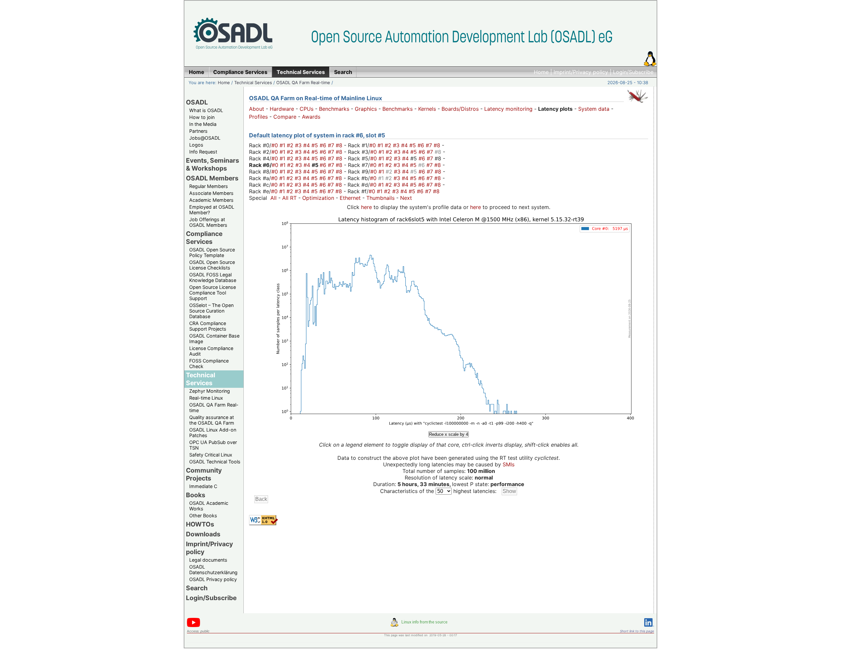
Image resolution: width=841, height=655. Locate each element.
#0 (275, 145)
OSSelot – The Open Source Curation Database (211, 310)
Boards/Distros (460, 108)
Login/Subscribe (633, 72)
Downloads (203, 534)
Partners (198, 131)
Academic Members (211, 200)
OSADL (197, 102)
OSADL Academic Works (208, 505)
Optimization (318, 198)
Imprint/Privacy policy (581, 72)
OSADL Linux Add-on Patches (212, 432)
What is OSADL (206, 110)
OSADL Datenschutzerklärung (213, 569)
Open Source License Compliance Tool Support (212, 292)
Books (195, 495)
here (366, 207)
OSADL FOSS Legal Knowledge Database (212, 277)
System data (593, 108)
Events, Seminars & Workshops (212, 164)
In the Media (202, 124)
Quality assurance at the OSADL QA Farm (211, 420)
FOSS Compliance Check (209, 363)
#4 (307, 145)
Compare (284, 116)
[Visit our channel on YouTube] (193, 626)
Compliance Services (204, 238)
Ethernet (350, 198)
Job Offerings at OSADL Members (208, 222)
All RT (289, 198)
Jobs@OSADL (204, 138)
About (256, 108)
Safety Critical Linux (210, 454)
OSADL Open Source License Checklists (212, 264)
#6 (324, 145)
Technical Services (253, 82)
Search (197, 588)
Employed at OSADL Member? (211, 209)
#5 (315, 145)
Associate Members (211, 193)
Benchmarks (334, 108)
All (273, 198)
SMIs (508, 464)
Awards (311, 116)
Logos (196, 145)
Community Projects (204, 474)
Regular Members (208, 186)
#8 (340, 145)
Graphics (366, 108)
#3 (299, 145)
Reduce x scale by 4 (448, 434)
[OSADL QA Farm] (637, 104)
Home (541, 72)
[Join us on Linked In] (649, 628)
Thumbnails (380, 198)
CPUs (306, 108)
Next (406, 198)
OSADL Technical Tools (214, 461)
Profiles (258, 116)
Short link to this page (637, 631)
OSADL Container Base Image (214, 338)
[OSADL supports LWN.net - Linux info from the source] (420, 624)
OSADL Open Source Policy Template (212, 252)
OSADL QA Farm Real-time (303, 82)
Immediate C (203, 486)
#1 (283, 145)
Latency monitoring (508, 108)
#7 (332, 145)
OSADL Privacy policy (213, 579)
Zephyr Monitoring (209, 391)
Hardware (282, 108)
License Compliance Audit (211, 351)
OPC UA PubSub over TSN (213, 445)
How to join (202, 117)
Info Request (203, 151)
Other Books (203, 515)
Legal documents (208, 560)
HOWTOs (200, 524)
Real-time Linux (206, 398)
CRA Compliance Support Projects (207, 326)
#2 (291, 145)
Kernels (427, 108)
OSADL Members (212, 178)
